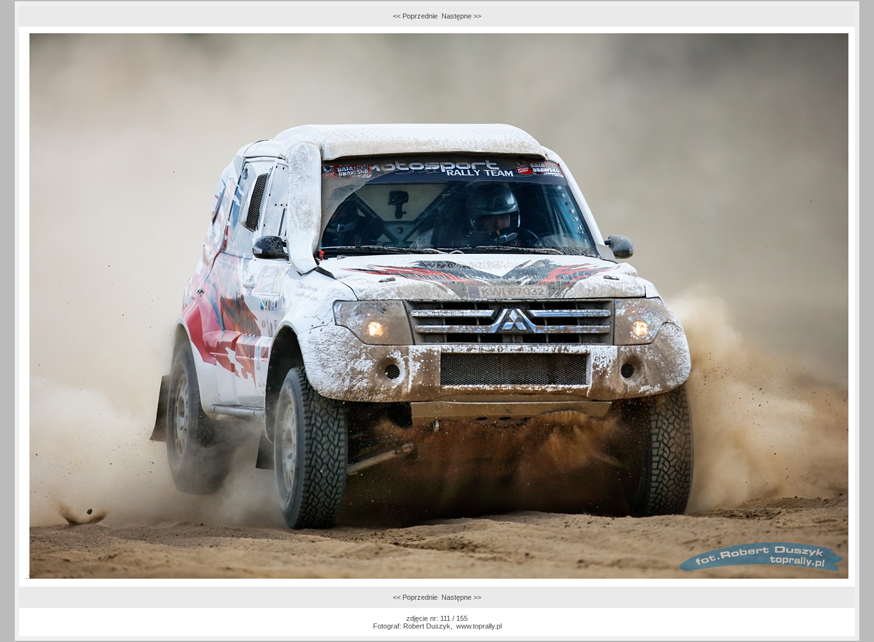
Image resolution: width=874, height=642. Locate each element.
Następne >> (461, 16)
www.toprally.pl (479, 626)
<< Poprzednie (415, 16)
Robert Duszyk (426, 626)
